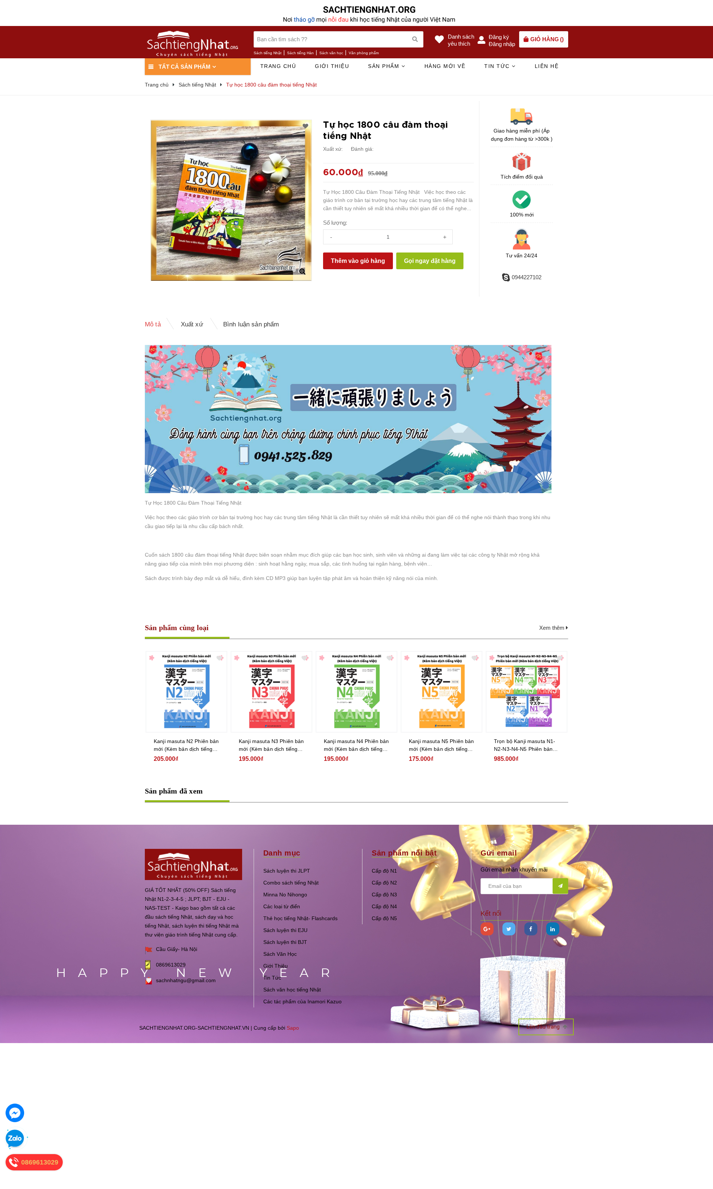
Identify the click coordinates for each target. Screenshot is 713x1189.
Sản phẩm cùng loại (177, 627)
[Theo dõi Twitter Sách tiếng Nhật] (508, 928)
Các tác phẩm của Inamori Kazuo (302, 1001)
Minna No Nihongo (285, 895)
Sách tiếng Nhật (267, 53)
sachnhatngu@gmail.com (186, 980)
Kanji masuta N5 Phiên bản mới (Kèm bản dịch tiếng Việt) (441, 745)
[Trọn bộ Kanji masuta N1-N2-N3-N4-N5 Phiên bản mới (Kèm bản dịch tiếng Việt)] (526, 692)
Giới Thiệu (275, 966)
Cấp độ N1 (384, 871)
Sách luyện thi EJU (285, 930)
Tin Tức (272, 978)
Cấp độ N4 (384, 906)
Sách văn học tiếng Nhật (292, 990)
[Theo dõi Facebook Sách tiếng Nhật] (530, 928)
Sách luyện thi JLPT (286, 871)
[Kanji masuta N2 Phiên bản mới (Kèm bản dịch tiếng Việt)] (186, 692)
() (547, 39)
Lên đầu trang (544, 1027)
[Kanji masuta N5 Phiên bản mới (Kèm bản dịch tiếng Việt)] (441, 692)
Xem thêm (552, 628)
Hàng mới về (445, 66)
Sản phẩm (384, 66)
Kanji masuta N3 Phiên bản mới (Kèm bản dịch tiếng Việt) (271, 745)
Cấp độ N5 (384, 918)
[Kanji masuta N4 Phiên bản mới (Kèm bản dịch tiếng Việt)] (356, 692)
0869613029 (171, 965)
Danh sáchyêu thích (461, 40)
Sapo (293, 1028)
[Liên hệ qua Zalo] (15, 1139)
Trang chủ (278, 66)
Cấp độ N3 (384, 895)
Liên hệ (547, 66)
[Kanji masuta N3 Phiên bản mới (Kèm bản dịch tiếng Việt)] (271, 692)
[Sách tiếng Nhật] (193, 864)
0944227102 (526, 277)
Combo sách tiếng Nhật (291, 883)
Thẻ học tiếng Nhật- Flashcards (300, 918)
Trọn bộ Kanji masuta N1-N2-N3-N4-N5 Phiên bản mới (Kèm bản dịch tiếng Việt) (524, 745)
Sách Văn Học (280, 954)
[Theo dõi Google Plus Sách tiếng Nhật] (487, 928)
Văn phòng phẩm (364, 53)
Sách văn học (331, 53)
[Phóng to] (302, 271)
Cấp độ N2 (384, 883)
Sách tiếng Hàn (300, 53)
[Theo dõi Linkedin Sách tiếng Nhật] (552, 928)
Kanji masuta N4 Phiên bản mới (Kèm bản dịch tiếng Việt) (356, 745)
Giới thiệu (332, 66)
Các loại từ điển (281, 906)
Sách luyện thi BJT (285, 942)
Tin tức (498, 66)
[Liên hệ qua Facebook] (15, 1113)
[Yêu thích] (305, 126)
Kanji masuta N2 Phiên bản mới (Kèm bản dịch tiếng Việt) (186, 745)
